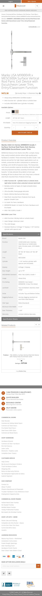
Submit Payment (6, 476)
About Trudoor (6, 487)
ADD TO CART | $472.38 (25, 132)
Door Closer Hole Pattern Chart (11, 550)
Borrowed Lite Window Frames (11, 512)
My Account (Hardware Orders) (11, 464)
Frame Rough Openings (9, 543)
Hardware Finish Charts (9, 548)
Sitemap (37, 594)
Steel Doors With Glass (8, 430)
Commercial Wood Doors (9, 433)
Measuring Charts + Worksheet (11, 538)
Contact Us (4, 484)
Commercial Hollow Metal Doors (11, 423)
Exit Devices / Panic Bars (30, 14)
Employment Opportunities (10, 494)
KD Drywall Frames (7, 505)
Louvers (4, 530)
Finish (8, 112)
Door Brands (5, 421)
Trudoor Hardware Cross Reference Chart (15, 492)
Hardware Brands (7, 441)
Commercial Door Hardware (14, 14)
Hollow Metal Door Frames (10, 502)
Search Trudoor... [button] (37, 6)
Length (7, 118)
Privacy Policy (6, 594)
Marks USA (21, 238)
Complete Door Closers (8, 453)
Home (3, 14)
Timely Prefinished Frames (10, 510)
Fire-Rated (6, 123)
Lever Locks (5, 448)
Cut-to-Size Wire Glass (8, 528)
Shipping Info (5, 469)
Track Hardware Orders (9, 466)
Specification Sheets (10, 319)
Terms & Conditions (28, 594)
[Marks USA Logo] (34, 27)
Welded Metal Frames (8, 507)
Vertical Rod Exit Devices (8, 16)
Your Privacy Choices (16, 594)
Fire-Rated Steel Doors (8, 428)
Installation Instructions (9, 541)
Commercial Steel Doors (9, 426)
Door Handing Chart (8, 546)
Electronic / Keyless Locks (9, 451)
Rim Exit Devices (6, 446)
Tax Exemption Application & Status (13, 474)
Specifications (8, 234)
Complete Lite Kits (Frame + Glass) (12, 523)
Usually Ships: (28, 93)
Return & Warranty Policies (10, 471)
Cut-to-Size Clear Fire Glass (10, 525)
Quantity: (7, 127)
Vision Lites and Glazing (9, 520)
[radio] (13, 111)
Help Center (5, 462)
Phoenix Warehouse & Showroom (12, 489)
